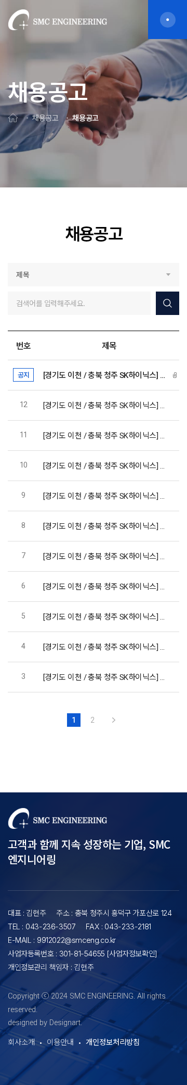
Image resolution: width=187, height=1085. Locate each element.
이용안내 (60, 1042)
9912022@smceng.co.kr (76, 940)
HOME (13, 117)
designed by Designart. (45, 1022)
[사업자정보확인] (131, 953)
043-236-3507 (50, 926)
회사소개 (21, 1042)
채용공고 (45, 117)
